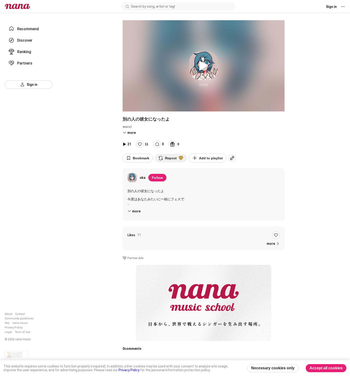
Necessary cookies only (273, 368)
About (8, 314)
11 (146, 144)
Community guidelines (19, 318)
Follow (157, 178)
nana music (20, 323)
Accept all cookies (326, 368)
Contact (20, 314)
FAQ (7, 323)
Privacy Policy (14, 327)
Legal (8, 332)
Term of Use (22, 332)
